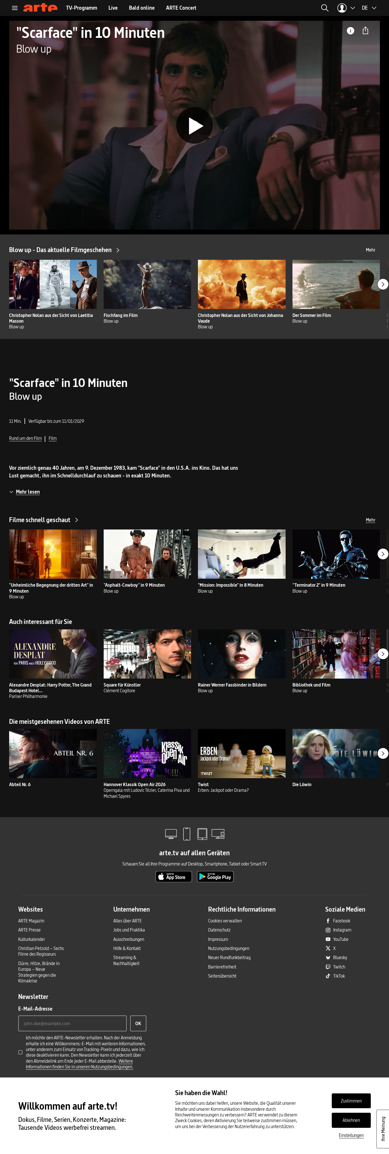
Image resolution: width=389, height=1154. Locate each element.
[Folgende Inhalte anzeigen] (383, 284)
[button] (325, 8)
